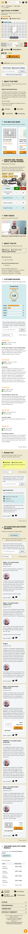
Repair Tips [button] (8, 452)
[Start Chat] (25, 931)
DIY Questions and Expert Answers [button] (15, 527)
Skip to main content (14, 41)
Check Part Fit (6, 855)
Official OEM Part (17, 49)
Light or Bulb (17, 6)
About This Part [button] (11, 81)
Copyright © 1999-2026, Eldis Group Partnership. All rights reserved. (14, 922)
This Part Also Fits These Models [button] (15, 847)
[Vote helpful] (12, 515)
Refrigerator (9, 6)
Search (22, 329)
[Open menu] (6, 2)
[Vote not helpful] (15, 515)
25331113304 (18, 876)
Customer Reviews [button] (12, 279)
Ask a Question (14, 535)
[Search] (20, 2)
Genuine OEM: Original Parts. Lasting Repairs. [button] (14, 160)
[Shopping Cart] (26, 2)
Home (2, 6)
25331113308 (18, 880)
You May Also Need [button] (12, 122)
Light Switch (7, 730)
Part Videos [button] (9, 215)
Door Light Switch (7, 139)
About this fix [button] (10, 243)
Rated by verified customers (9, 251)
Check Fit (22, 71)
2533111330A (18, 885)
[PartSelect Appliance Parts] (2, 2)
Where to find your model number (14, 74)
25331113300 (18, 866)
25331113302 (18, 871)
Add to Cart (15, 56)
